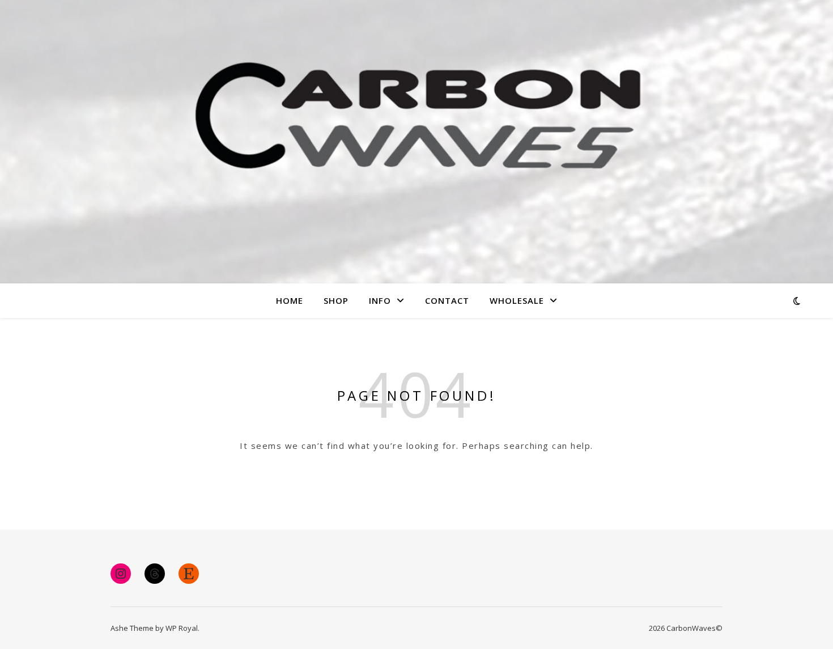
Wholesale (517, 300)
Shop (336, 300)
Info (380, 300)
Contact (447, 300)
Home (289, 300)
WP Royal (181, 628)
